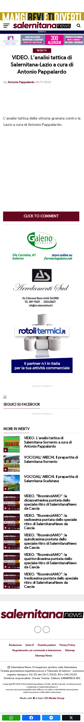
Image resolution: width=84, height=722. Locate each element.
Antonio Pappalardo (21, 82)
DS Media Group (54, 698)
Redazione (15, 645)
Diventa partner (47, 645)
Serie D (29, 645)
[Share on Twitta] (71, 718)
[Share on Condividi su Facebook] (31, 718)
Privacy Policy (67, 645)
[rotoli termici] (42, 372)
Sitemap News (43, 655)
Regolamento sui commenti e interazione (36, 650)
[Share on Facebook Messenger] (51, 718)
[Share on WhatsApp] (11, 718)
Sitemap (70, 650)
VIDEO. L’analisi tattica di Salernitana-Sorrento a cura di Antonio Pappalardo (48, 442)
